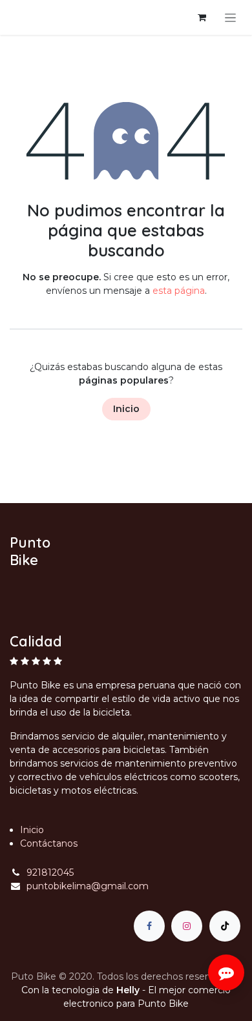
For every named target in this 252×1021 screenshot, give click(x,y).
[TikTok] (224, 926)
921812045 (50, 872)
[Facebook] (149, 926)
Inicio (126, 409)
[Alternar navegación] (230, 17)
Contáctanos (49, 843)
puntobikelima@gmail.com (87, 886)
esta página (178, 290)
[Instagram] (186, 926)
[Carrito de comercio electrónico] (201, 17)
